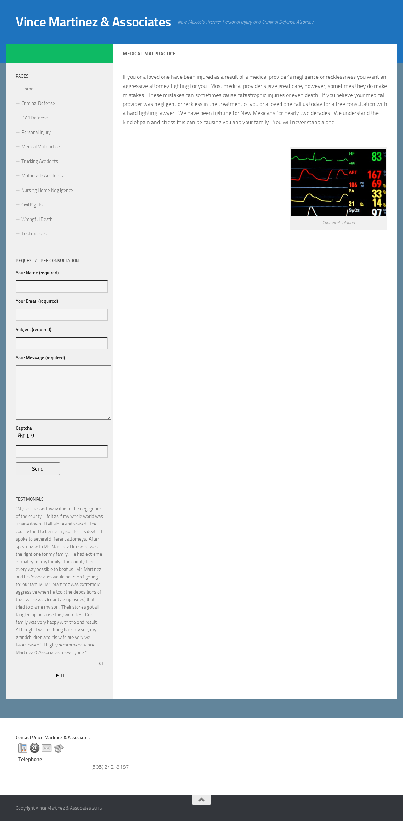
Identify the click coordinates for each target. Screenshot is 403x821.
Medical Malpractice (40, 147)
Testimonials (34, 234)
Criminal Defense (38, 103)
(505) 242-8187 (110, 767)
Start (57, 675)
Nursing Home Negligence (47, 190)
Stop (62, 675)
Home (27, 89)
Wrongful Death (37, 219)
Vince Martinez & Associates (93, 22)
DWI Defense (34, 118)
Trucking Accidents (39, 161)
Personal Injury (36, 132)
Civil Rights (32, 205)
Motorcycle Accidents (42, 176)
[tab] (23, 748)
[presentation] (23, 748)
